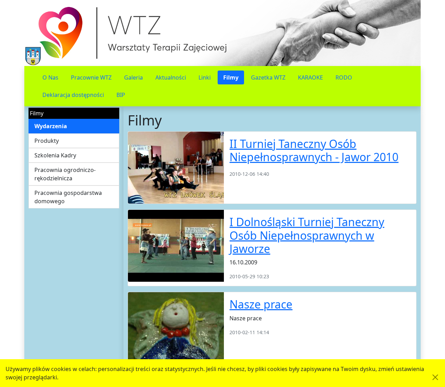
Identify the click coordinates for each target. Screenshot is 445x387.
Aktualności (170, 77)
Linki (205, 77)
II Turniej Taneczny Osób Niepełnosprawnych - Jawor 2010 (313, 150)
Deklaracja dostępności (73, 95)
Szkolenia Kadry (55, 155)
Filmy (230, 77)
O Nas (50, 77)
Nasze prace (260, 304)
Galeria (133, 77)
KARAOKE (310, 77)
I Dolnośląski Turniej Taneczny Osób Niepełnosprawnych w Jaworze (306, 235)
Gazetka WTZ (268, 77)
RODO (343, 77)
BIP (120, 95)
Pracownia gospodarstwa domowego (68, 197)
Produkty (46, 141)
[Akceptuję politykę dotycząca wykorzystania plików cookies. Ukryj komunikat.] (435, 377)
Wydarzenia (50, 126)
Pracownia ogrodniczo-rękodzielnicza (65, 174)
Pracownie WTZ (91, 77)
